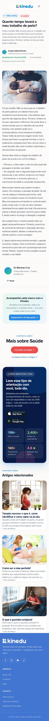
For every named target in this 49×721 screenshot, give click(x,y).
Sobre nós (7, 674)
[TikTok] (24, 660)
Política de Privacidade (12, 706)
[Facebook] (5, 660)
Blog (4, 683)
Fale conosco (8, 696)
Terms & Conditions (11, 701)
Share (12, 280)
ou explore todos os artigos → (24, 357)
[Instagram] (11, 660)
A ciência (6, 679)
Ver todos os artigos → (24, 349)
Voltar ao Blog (11, 15)
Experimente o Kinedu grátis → (24, 317)
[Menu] (39, 6)
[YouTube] (17, 660)
